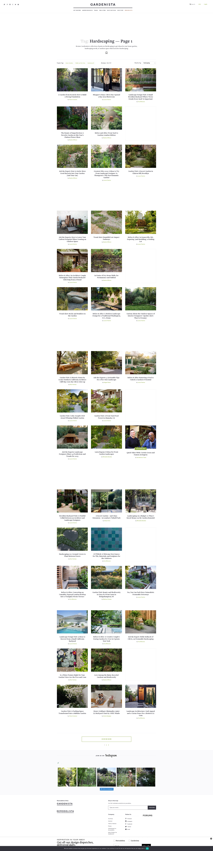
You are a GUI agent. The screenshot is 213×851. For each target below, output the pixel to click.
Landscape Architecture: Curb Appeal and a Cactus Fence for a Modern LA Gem (141, 713)
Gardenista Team (141, 457)
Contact (110, 821)
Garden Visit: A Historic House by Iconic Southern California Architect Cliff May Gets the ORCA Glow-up (72, 380)
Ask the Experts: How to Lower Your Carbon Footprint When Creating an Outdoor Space (72, 240)
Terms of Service (112, 823)
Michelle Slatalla (107, 456)
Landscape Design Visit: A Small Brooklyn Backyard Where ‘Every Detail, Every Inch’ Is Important (140, 97)
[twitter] (15, 4)
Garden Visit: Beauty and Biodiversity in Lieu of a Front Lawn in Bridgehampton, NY (106, 595)
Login (205, 4)
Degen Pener (107, 382)
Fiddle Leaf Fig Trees (80, 63)
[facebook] (13, 4)
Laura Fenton (107, 99)
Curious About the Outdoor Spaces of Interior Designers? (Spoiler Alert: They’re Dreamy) (141, 316)
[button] (192, 4)
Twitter (129, 826)
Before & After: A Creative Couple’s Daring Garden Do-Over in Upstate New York (106, 639)
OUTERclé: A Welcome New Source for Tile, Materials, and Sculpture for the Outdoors (106, 556)
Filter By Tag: (138, 62)
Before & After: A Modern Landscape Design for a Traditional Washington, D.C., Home (106, 316)
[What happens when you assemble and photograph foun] (86, 777)
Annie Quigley (107, 716)
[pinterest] (7, 4)
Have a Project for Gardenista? (112, 833)
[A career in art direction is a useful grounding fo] (145, 777)
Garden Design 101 (87, 10)
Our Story (120, 10)
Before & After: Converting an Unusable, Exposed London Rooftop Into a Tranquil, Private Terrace (72, 595)
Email (128, 829)
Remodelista (128, 10)
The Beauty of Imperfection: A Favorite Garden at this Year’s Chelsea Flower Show (72, 135)
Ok (147, 848)
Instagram (129, 821)
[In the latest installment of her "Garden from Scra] (106, 777)
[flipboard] (4, 4)
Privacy (110, 826)
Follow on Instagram (107, 789)
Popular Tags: (60, 63)
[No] (211, 848)
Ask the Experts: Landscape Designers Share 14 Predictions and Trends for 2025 (72, 454)
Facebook (129, 824)
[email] (18, 4)
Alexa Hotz (107, 520)
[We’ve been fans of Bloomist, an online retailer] (67, 777)
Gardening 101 (91, 63)
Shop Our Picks (111, 10)
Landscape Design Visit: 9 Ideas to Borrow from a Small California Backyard (72, 639)
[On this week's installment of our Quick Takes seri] (126, 777)
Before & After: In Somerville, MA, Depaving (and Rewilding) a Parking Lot (140, 240)
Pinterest (129, 818)
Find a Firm (102, 10)
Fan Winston (141, 101)
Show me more (106, 739)
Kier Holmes (73, 384)
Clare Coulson (73, 99)
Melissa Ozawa (107, 599)
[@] (61, 764)
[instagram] (10, 4)
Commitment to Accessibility (112, 829)
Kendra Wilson (73, 140)
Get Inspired (77, 10)
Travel (96, 10)
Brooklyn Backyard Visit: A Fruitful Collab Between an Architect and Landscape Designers (72, 518)
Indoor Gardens (69, 63)
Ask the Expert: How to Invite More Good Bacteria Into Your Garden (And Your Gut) (72, 173)
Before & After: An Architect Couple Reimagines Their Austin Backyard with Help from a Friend (72, 278)
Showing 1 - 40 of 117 (106, 63)
